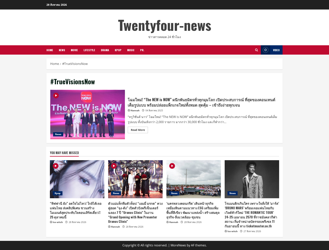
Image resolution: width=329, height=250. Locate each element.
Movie (74, 50)
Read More (139, 130)
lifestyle (89, 50)
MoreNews (178, 245)
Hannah (135, 110)
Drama (105, 50)
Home (49, 50)
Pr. (142, 50)
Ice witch (58, 222)
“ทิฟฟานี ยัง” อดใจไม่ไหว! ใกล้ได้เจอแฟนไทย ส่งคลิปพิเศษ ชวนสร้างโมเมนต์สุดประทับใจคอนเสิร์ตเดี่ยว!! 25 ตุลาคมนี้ (75, 210)
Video (276, 50)
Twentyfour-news (164, 24)
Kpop (118, 50)
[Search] (256, 50)
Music (130, 50)
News (62, 50)
